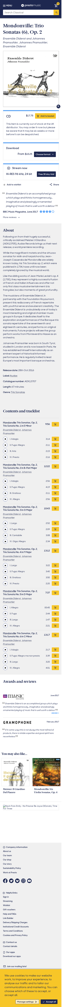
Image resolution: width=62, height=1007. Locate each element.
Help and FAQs (9, 914)
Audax (13, 375)
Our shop (7, 859)
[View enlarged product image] (31, 79)
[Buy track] (55, 439)
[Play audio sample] (5, 439)
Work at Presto (10, 872)
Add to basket (47, 116)
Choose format (43, 154)
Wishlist (6, 905)
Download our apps (12, 956)
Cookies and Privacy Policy (15, 935)
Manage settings (25, 1001)
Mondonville (9, 422)
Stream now (19, 168)
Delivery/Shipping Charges (15, 922)
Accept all (51, 1001)
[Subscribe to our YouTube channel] (30, 881)
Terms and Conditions (13, 931)
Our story (7, 864)
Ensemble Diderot (12, 430)
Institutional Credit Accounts (16, 926)
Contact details (10, 946)
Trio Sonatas (18, 392)
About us (7, 851)
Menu (9, 5)
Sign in (6, 897)
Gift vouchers (9, 909)
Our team (7, 855)
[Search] (56, 12)
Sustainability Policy (12, 868)
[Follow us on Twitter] (12, 881)
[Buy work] (55, 424)
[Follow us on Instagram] (24, 881)
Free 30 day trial (46, 174)
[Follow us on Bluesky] (18, 881)
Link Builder (8, 918)
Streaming (7, 901)
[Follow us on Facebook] (6, 881)
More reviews (10, 217)
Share (56, 184)
